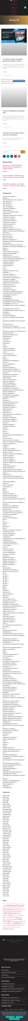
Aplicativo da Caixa (8, 217)
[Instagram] (5, 964)
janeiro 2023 (6, 857)
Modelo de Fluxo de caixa (10, 571)
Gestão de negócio (8, 459)
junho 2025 (6, 819)
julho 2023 (6, 851)
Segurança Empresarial (9, 737)
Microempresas (16, 921)
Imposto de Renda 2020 (9, 495)
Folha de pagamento (7, 911)
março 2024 (6, 845)
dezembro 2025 (7, 809)
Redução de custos (8, 696)
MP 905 (5, 575)
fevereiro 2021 (7, 863)
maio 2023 (6, 852)
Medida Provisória (8, 557)
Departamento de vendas (10, 374)
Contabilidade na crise (9, 303)
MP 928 (5, 578)
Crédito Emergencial (9, 350)
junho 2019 (6, 890)
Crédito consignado (8, 348)
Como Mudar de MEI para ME (11, 277)
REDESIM (5, 692)
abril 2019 (5, 894)
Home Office (6, 486)
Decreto (5, 362)
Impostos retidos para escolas (11, 511)
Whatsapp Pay (7, 787)
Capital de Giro (7, 255)
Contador (5, 312)
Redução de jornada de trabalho (12, 706)
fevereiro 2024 (7, 847)
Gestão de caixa (7, 452)
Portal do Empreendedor (10, 654)
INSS (4, 519)
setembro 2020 (7, 871)
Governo (5, 483)
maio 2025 (6, 821)
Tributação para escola (9, 773)
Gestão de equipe (8, 455)
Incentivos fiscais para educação (12, 512)
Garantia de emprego (9, 448)
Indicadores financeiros (9, 514)
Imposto (5, 492)
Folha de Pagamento (9, 443)
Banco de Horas (7, 236)
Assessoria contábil (8, 219)
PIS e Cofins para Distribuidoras (12, 625)
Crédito (5, 346)
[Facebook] (2, 964)
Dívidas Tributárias (8, 393)
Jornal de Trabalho (8, 535)
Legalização (6, 537)
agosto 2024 (6, 837)
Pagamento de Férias (9, 607)
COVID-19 (5, 343)
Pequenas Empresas (9, 620)
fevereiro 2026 (7, 806)
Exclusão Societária (8, 426)
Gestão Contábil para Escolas (11, 450)
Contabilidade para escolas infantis (13, 310)
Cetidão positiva (7, 265)
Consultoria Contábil (9, 289)
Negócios (5, 590)
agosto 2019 (6, 887)
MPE (4, 587)
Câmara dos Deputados (9, 253)
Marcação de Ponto (8, 554)
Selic (4, 741)
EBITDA (5, 398)
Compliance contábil (9, 279)
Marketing (5, 556)
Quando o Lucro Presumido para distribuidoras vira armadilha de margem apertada (12, 167)
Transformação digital (9, 768)
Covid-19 (20, 906)
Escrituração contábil (9, 419)
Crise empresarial (8, 353)
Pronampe (6, 666)
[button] (3, 7)
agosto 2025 (6, 816)
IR (3, 521)
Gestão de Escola (8, 457)
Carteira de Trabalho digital (10, 260)
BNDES (5, 250)
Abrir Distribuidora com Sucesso (12, 200)
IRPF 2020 (6, 526)
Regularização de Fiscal (10, 723)
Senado (5, 742)
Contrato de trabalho (9, 315)
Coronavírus (6, 341)
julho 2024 (6, 838)
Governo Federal (7, 485)
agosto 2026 (6, 795)
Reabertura (6, 675)
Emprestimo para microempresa (12, 414)
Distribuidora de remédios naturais (13, 390)
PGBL (4, 623)
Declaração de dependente (10, 360)
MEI (4, 566)
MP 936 (5, 580)
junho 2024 (6, 840)
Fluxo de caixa (7, 438)
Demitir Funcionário (8, 367)
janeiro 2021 (6, 864)
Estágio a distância (8, 424)
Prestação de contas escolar (11, 661)
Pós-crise (5, 658)
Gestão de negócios (8, 461)
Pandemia (5, 614)
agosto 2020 (6, 873)
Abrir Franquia (7, 203)
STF (4, 753)
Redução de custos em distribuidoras (14, 697)
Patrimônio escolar (8, 616)
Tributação (6, 770)
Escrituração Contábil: (9, 421)
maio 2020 (6, 878)
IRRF (4, 528)
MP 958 (5, 583)
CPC (4, 345)
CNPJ (4, 269)
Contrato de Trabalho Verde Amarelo (13, 317)
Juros (7, 919)
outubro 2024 (6, 833)
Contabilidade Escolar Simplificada (13, 302)
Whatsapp (6, 785)
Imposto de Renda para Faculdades (13, 502)
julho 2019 (6, 889)
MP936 (5, 585)
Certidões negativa (8, 262)
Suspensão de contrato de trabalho (13, 756)
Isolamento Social (8, 531)
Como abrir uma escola (9, 276)
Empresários (6, 410)
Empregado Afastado (9, 407)
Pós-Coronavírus (8, 656)
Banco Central (7, 234)
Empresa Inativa (7, 409)
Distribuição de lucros (9, 386)
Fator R (5, 428)
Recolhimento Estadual (9, 680)
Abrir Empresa (7, 201)
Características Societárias (10, 257)
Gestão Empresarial (8, 466)
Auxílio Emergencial (8, 224)
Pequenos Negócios (8, 621)
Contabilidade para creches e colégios (14, 305)
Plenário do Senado (8, 649)
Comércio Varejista (8, 274)
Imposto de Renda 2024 (9, 497)
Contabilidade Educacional (10, 300)
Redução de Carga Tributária (11, 694)
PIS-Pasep (6, 626)
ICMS (4, 490)
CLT (4, 267)
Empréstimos (6, 416)
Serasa (5, 744)
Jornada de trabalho (8, 533)
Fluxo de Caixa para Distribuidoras (13, 442)
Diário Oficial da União (9, 379)
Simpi (4, 746)
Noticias (5, 595)
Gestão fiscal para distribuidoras (12, 476)
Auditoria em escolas (9, 222)
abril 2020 (5, 880)
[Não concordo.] (25, 1016)
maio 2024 (6, 842)
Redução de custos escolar (11, 701)
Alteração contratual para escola (12, 215)
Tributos (5, 779)
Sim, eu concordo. (10, 1016)
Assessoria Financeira (9, 220)
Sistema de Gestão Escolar (10, 751)
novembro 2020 (7, 868)
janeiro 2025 (6, 828)
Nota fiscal (6, 592)
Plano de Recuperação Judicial (12, 647)
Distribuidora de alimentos (10, 388)
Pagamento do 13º (8, 611)
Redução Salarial (8, 709)
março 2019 (6, 895)
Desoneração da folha (9, 376)
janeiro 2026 (6, 807)
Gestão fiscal (6, 474)
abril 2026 (5, 802)
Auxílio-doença (7, 225)
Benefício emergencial (9, 239)
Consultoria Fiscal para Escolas (12, 293)
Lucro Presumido (8, 550)
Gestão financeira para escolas (12, 469)
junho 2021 (6, 861)
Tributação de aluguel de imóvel (12, 772)
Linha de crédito (7, 549)
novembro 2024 (7, 832)
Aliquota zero (6, 213)
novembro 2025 (7, 811)
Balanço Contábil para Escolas (12, 229)
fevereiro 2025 (7, 826)
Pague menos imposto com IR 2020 (13, 613)
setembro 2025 (7, 814)
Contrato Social (7, 324)
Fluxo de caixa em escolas (10, 440)
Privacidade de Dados (9, 663)
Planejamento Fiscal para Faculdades (13, 635)
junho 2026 (6, 799)
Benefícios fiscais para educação (12, 245)
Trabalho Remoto (8, 766)
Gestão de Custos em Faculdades (12, 454)
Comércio (5, 272)
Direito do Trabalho (8, 381)
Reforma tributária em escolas (11, 713)
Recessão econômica (9, 678)
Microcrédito (6, 568)
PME (4, 651)
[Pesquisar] (23, 151)
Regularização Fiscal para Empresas (13, 725)
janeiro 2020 (6, 885)
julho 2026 (6, 797)
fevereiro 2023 (7, 856)
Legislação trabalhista (9, 542)
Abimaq (5, 198)
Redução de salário (8, 708)
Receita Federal (16, 925)
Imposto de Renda (8, 493)
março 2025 (6, 825)
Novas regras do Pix (8, 599)
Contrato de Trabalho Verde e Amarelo (14, 321)
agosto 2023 (6, 849)
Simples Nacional (8, 747)
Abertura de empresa (9, 196)
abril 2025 (5, 823)
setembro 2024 (7, 835)
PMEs (4, 652)
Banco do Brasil (7, 238)
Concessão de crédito (9, 286)
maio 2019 (6, 892)
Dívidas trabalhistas (8, 391)
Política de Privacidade (14, 1019)
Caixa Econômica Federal (10, 251)
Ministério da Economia (9, 569)
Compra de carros (8, 284)
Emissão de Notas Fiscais (10, 402)
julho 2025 (6, 818)
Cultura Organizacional (9, 355)
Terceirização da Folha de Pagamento (14, 760)
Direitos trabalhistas (8, 383)
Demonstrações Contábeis (10, 369)
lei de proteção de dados (10, 543)
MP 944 (5, 581)
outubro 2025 (6, 812)
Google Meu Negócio (9, 481)
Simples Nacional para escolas (12, 749)
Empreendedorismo (8, 405)
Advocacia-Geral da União (10, 212)
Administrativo (7, 210)
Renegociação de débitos (10, 730)
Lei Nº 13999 (6, 545)
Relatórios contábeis (9, 728)
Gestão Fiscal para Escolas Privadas (13, 478)
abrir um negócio (8, 207)
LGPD (4, 547)
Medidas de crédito (8, 559)
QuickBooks (6, 670)
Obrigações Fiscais (8, 602)
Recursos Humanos (8, 690)
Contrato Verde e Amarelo (10, 326)
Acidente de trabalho (9, 208)
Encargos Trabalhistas (9, 417)
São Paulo (6, 734)
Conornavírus (7, 288)
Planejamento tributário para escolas (13, 644)
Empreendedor (20, 908)
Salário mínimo (7, 732)
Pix (4, 628)
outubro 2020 (6, 870)
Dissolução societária (9, 385)
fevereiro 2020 (7, 883)
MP (4, 573)
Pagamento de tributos (9, 609)
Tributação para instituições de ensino (14, 775)
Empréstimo (6, 412)
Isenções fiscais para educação (12, 530)
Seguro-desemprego (9, 739)
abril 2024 (5, 844)
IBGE (4, 488)
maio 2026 (6, 800)
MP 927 (5, 576)
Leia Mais (5, 71)
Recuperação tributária (9, 689)
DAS (4, 357)
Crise (4, 352)
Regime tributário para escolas (12, 718)
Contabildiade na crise (9, 295)
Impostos (5, 504)
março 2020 (6, 882)
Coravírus (5, 340)
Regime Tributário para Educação (12, 716)
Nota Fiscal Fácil (7, 594)
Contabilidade (7, 296)
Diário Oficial (6, 378)
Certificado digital (8, 264)
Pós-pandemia (7, 659)
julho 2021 (6, 859)
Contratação (6, 314)
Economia (6, 400)
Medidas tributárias (8, 564)
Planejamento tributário (9, 639)
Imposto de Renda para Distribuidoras (14, 499)
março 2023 (6, 854)
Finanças (5, 433)
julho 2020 (6, 875)
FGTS (4, 431)
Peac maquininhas (8, 618)
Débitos (5, 359)
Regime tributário (8, 715)
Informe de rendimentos (10, 518)
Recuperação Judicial (9, 687)
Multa (4, 588)
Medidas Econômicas (9, 561)
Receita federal (7, 677)
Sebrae (5, 735)
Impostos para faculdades (10, 505)
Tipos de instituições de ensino (12, 765)
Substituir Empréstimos (10, 754)
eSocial (5, 423)
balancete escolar (8, 227)
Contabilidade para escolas (11, 308)
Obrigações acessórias (9, 601)
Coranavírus (6, 338)
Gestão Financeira (8, 467)
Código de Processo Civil (10, 270)
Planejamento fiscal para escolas (12, 633)
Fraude (5, 447)
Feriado (5, 429)
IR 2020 (5, 523)
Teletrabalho (6, 758)
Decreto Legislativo (8, 364)
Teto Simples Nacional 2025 (11, 763)
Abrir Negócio (7, 205)
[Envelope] (7, 964)
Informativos (6, 516)
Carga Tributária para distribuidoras (13, 258)
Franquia (5, 445)
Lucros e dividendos (9, 552)
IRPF (4, 524)
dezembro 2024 (7, 830)
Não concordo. (19, 1016)
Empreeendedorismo (9, 403)
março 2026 (6, 804)
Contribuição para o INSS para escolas (14, 327)
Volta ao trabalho (8, 784)
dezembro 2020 (7, 866)
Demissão (5, 365)
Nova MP (5, 597)
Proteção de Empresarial (10, 668)
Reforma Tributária (8, 711)
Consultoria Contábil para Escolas (13, 291)
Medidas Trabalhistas (9, 563)
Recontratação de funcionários (12, 682)
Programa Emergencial (9, 664)
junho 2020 (6, 876)
